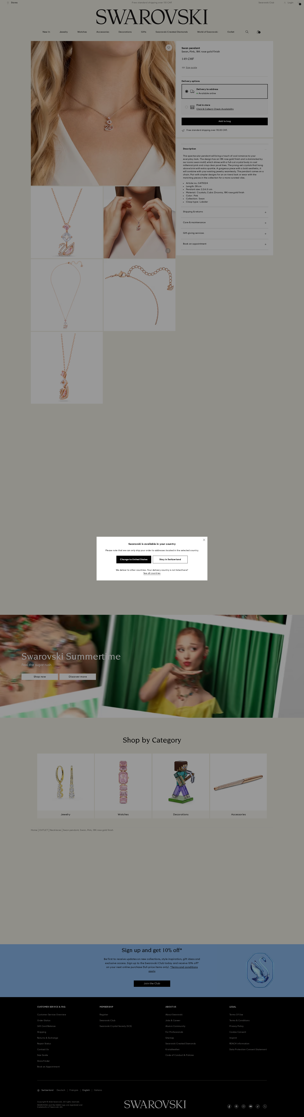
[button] (204, 540)
